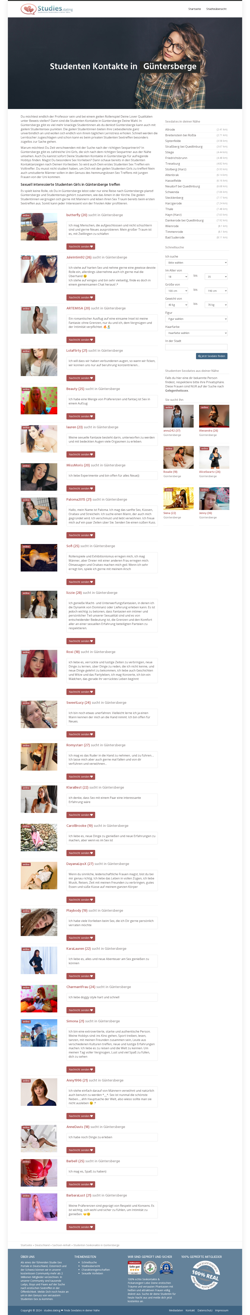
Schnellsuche (89, 1262)
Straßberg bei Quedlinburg (196, 147)
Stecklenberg (196, 198)
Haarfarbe (172, 327)
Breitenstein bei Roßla (196, 135)
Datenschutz (204, 1310)
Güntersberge (112, 215)
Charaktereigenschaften (96, 1269)
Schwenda (196, 192)
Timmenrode (196, 232)
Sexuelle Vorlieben (92, 1273)
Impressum (221, 1310)
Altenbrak (196, 175)
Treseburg (196, 164)
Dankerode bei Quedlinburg (196, 220)
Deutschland (42, 1245)
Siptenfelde (196, 141)
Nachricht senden (79, 246)
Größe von (172, 284)
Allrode (196, 129)
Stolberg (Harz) (196, 169)
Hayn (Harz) (196, 215)
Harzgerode (196, 203)
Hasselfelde (196, 181)
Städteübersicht (216, 9)
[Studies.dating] (46, 9)
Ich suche (171, 256)
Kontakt (190, 1310)
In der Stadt (173, 341)
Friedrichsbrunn (196, 158)
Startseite (195, 9)
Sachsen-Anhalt (61, 1245)
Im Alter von (173, 270)
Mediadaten (176, 1310)
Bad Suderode (196, 237)
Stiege (196, 152)
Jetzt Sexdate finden (213, 356)
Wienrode (196, 226)
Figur (168, 313)
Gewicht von (173, 299)
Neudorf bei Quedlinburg (196, 186)
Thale (196, 209)
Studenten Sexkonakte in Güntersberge (96, 1245)
